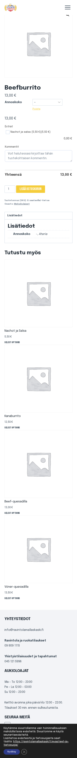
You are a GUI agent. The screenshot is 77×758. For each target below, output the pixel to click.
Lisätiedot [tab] (14, 215)
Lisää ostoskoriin (30, 189)
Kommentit (12, 147)
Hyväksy (11, 752)
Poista (36, 109)
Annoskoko (13, 102)
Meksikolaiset (22, 204)
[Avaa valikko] (68, 7)
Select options (12, 342)
